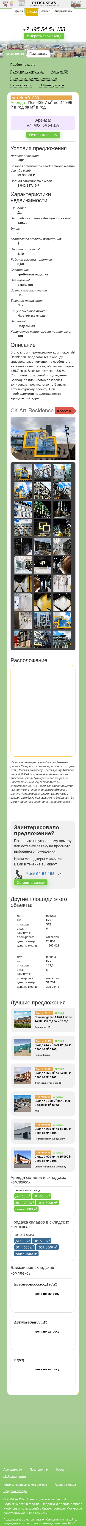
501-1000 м (24, 1202)
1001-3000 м (47, 1202)
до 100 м (22, 1196)
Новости (61, 1469)
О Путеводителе (14, 1476)
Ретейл (45, 11)
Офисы (18, 11)
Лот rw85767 (43, 1096)
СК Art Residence (32, 410)
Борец (19, 1360)
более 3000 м (26, 1208)
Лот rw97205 (43, 1124)
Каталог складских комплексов (25, 1484)
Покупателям (38, 53)
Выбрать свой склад (44, 35)
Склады (32, 11)
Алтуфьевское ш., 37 (30, 1322)
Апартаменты (63, 11)
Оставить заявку (43, 134)
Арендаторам (15, 53)
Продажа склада (15, 1491)
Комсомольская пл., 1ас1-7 (35, 1284)
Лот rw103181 (44, 1013)
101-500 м (41, 1196)
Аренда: (43, 120)
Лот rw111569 (44, 1041)
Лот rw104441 (44, 1069)
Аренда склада (65, 1484)
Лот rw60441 (43, 1152)
